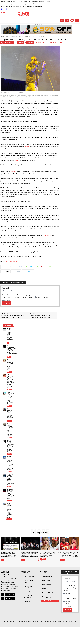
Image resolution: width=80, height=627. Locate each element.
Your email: (5, 288)
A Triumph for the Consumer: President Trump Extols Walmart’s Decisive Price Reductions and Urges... (10, 335)
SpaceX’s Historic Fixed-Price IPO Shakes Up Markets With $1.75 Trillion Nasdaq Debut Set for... (10, 446)
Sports (46, 297)
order (13, 171)
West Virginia (47, 235)
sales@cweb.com (71, 621)
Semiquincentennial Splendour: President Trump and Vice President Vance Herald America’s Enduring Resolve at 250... (12, 350)
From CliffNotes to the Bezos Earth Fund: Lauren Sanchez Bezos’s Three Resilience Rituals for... (10, 398)
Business (8, 36)
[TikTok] (2, 598)
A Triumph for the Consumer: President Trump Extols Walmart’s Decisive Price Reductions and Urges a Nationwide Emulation (9, 555)
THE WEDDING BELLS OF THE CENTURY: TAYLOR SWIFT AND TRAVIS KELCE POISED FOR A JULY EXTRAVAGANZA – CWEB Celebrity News (69, 555)
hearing (17, 160)
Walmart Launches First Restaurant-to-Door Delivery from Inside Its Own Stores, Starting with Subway (10, 463)
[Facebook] (2, 594)
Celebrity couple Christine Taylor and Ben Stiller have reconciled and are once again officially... (10, 429)
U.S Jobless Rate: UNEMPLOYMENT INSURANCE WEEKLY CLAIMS (13, 316)
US (7, 342)
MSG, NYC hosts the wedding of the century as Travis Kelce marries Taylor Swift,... (10, 365)
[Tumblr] (6, 598)
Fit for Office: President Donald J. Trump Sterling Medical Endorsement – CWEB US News (10, 479)
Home (3, 36)
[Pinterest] (13, 594)
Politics (9, 356)
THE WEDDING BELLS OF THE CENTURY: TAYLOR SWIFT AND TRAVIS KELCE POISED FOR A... (10, 381)
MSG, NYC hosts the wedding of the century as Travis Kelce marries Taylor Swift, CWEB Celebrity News (49, 554)
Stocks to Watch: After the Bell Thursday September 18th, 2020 (40, 316)
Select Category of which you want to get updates (18, 295)
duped (27, 146)
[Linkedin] (9, 594)
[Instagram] (6, 594)
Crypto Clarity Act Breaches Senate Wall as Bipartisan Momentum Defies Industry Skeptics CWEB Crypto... (10, 510)
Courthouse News (11, 261)
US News (7, 300)
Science (38, 297)
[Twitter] (9, 598)
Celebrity (30, 42)
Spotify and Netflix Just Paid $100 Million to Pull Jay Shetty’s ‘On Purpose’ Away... (10, 494)
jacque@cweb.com (7, 9)
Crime (24, 297)
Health (31, 297)
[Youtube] (13, 598)
